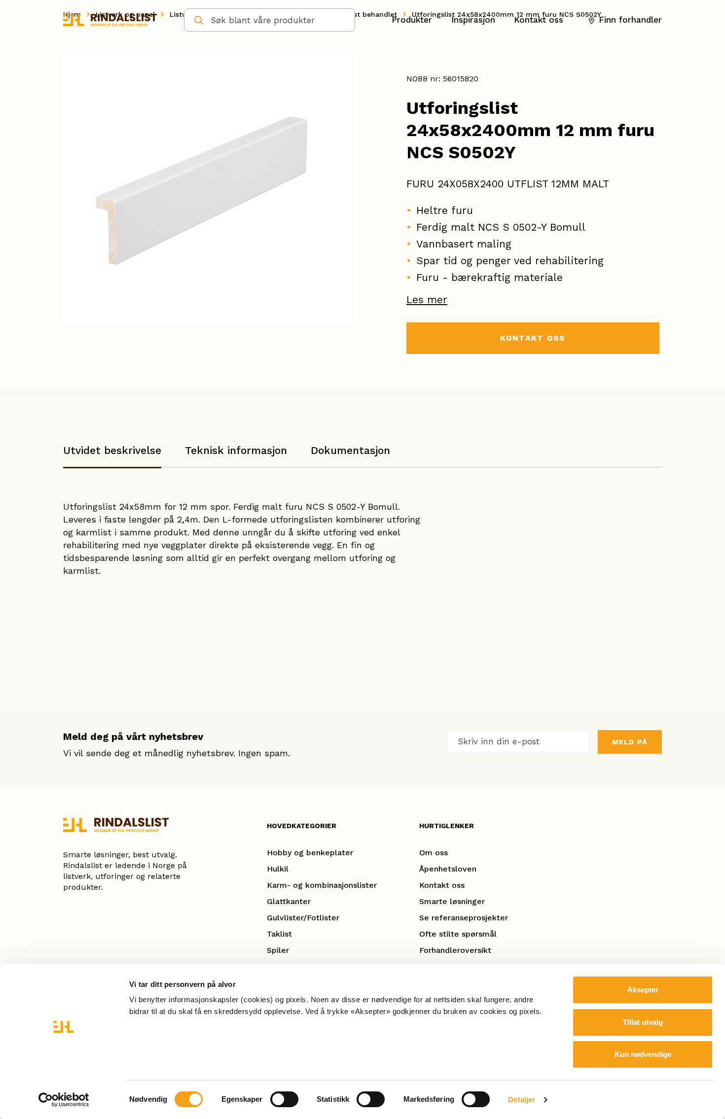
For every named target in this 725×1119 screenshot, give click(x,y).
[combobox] (269, 20)
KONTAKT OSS (532, 338)
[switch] (284, 1099)
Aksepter (642, 989)
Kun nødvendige (643, 1054)
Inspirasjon (473, 20)
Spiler (278, 950)
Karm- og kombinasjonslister (322, 885)
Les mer (426, 299)
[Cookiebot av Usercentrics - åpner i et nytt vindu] (64, 1099)
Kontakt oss (538, 20)
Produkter (412, 20)
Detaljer (521, 1099)
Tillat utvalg (643, 1022)
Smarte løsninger (452, 901)
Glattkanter (289, 901)
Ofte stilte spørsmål (458, 934)
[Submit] (195, 19)
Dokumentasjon (350, 450)
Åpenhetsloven (447, 869)
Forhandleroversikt (455, 950)
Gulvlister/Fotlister (303, 917)
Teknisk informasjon (236, 450)
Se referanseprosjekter (463, 917)
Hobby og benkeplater (310, 852)
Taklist (279, 934)
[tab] (112, 455)
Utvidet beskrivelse (112, 450)
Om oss (433, 852)
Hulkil (278, 869)
